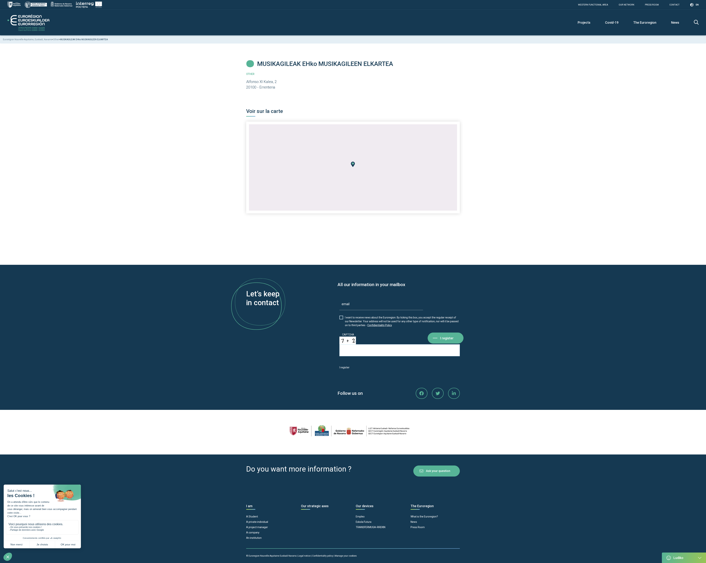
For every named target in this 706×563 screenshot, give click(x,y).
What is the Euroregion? (424, 516)
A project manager (257, 527)
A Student (252, 516)
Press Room (652, 4)
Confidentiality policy (323, 556)
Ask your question (438, 471)
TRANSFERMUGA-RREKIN (370, 527)
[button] (353, 164)
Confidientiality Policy (379, 325)
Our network (626, 4)
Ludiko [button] (678, 558)
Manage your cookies (346, 556)
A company (252, 532)
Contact (674, 4)
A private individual (257, 521)
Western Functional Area (593, 4)
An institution (254, 537)
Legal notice (304, 556)
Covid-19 (611, 22)
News (675, 22)
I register (447, 338)
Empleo (360, 516)
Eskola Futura (363, 521)
